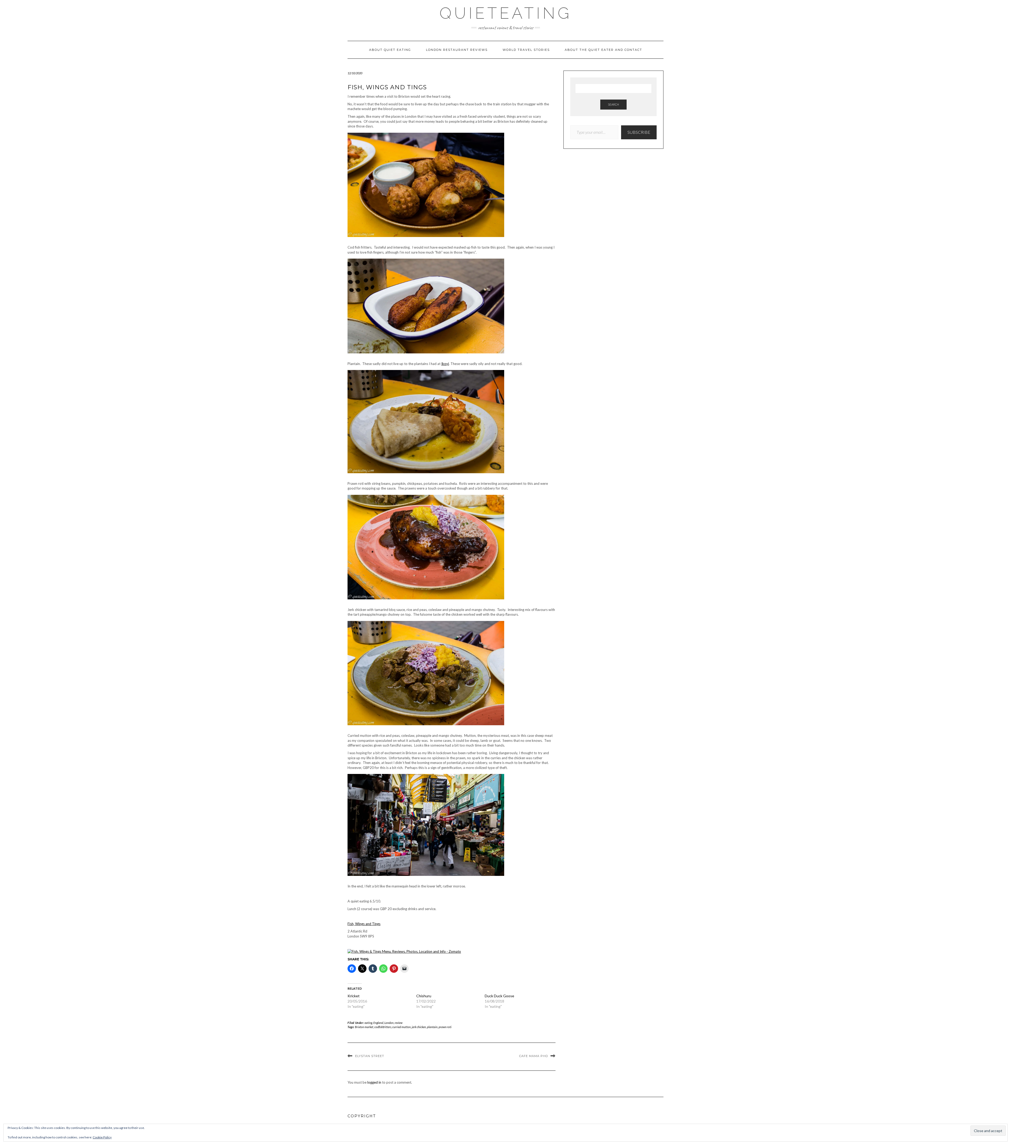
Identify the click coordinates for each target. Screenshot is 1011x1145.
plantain (432, 1027)
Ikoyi (445, 364)
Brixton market (364, 1027)
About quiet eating (390, 50)
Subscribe (638, 132)
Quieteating (505, 13)
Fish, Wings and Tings (364, 924)
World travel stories (526, 50)
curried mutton (401, 1027)
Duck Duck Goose (499, 996)
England (378, 1022)
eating (368, 1022)
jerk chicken (419, 1027)
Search (613, 104)
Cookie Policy (102, 1137)
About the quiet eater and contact (603, 50)
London (389, 1022)
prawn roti (445, 1027)
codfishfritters (382, 1027)
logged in (374, 1082)
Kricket (354, 996)
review (399, 1022)
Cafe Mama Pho (533, 1056)
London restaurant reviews (457, 50)
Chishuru (423, 996)
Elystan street (369, 1056)
